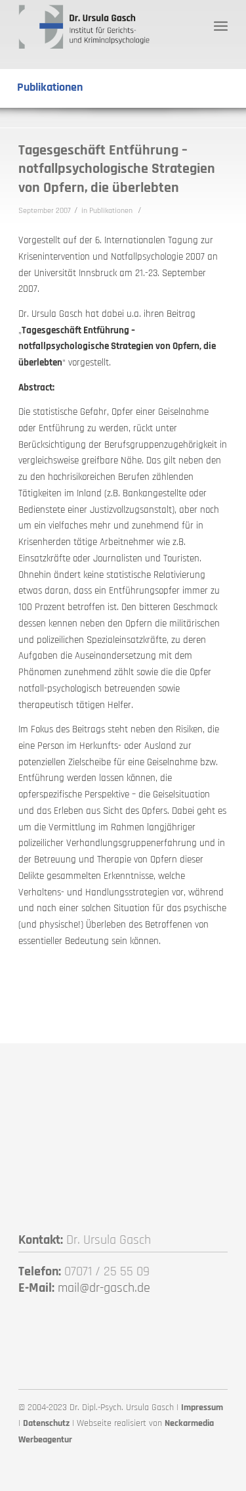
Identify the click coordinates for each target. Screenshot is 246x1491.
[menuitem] (221, 26)
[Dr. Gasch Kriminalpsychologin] (102, 26)
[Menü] (221, 26)
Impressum (202, 1407)
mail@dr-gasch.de (104, 1287)
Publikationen (111, 211)
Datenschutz (46, 1423)
